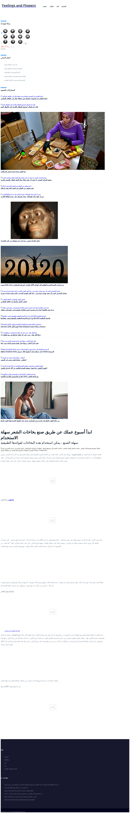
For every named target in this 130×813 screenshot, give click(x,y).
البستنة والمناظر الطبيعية (10, 769)
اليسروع (64, 6)
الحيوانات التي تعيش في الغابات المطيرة (14, 80)
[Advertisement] (53, 564)
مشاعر (52, 6)
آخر (5, 766)
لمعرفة (3, 49)
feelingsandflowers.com (18, 811)
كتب (57, 6)
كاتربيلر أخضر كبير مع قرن (12, 631)
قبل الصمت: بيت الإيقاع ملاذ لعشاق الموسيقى (16, 787)
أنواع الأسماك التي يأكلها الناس (12, 72)
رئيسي (45, 6)
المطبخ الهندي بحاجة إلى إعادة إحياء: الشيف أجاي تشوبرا (18, 790)
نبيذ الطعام (7, 759)
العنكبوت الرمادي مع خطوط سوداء (13, 68)
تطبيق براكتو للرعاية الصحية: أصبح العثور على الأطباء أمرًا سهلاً (20, 796)
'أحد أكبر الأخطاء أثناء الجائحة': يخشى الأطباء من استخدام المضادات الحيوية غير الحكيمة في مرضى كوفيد (31, 784)
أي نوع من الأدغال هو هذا (10, 64)
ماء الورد (11, 500)
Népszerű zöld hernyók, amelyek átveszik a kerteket (19, 799)
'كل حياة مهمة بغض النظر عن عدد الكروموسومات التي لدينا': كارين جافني (23, 793)
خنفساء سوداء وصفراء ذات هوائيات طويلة (15, 76)
